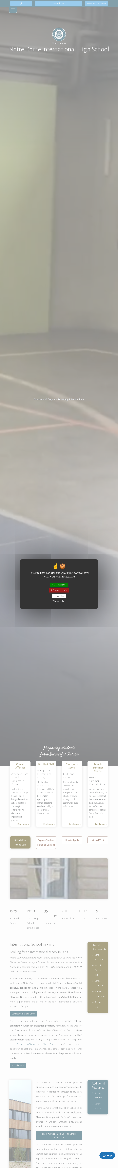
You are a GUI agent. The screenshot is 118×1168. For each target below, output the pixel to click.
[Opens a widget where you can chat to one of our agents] (107, 1155)
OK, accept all (60, 585)
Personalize (59, 596)
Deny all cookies (60, 590)
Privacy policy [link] (59, 601)
